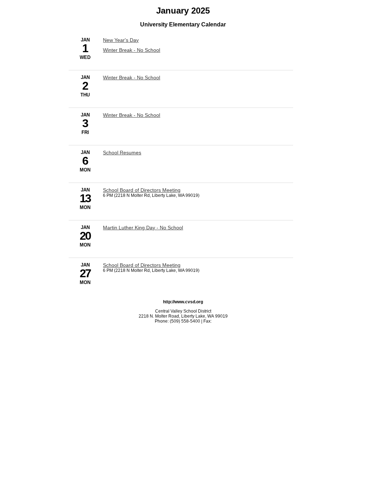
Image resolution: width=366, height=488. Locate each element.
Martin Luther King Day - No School (143, 227)
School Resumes (122, 152)
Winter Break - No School (131, 50)
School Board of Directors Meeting (141, 190)
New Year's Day (121, 40)
